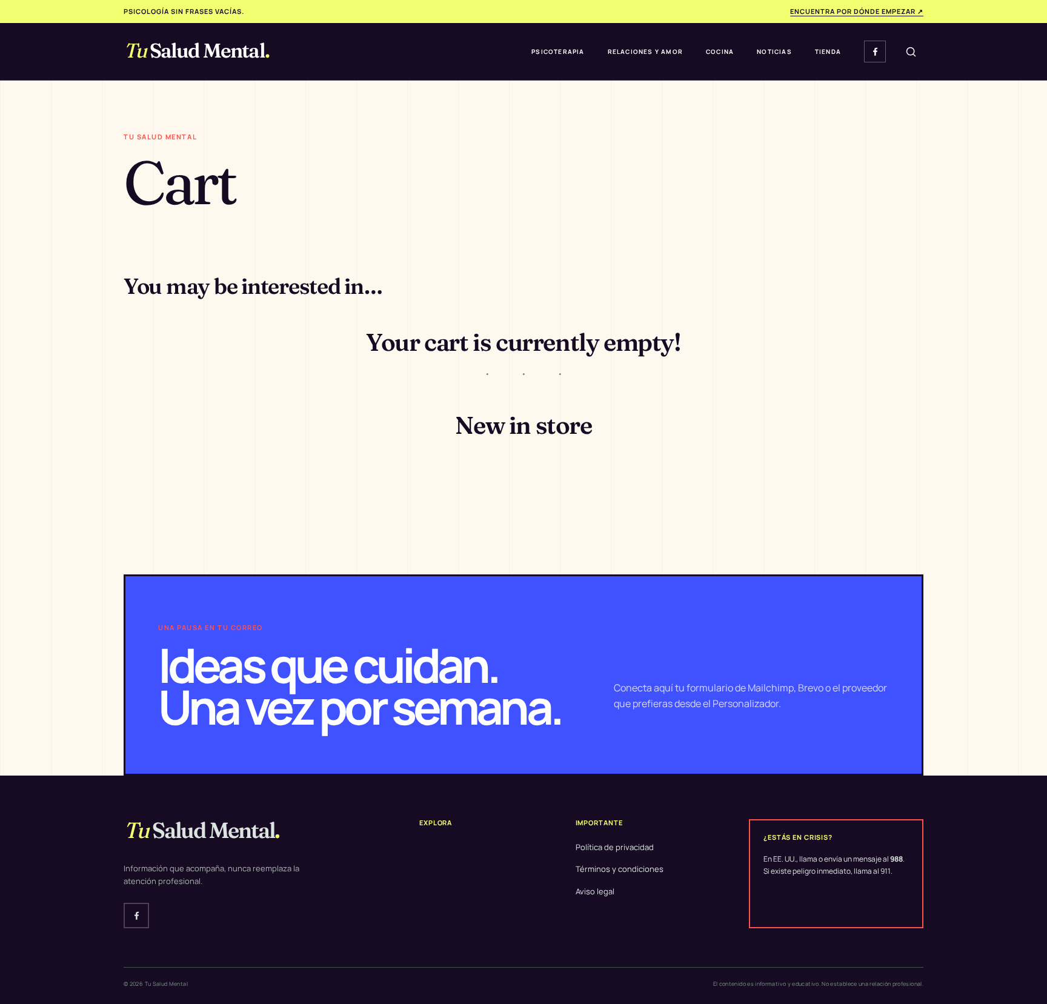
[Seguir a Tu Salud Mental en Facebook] (875, 51)
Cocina (720, 51)
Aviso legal (595, 891)
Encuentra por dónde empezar (856, 11)
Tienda (828, 51)
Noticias (774, 51)
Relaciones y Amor (645, 51)
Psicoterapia (557, 51)
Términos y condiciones (619, 868)
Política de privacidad (615, 847)
